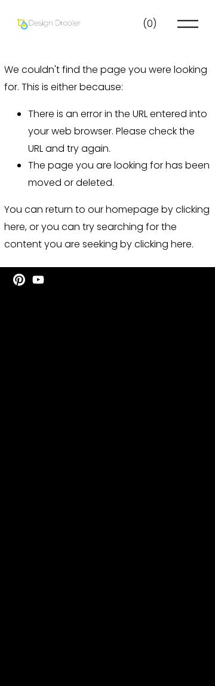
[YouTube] (38, 280)
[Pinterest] (19, 280)
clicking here (163, 244)
